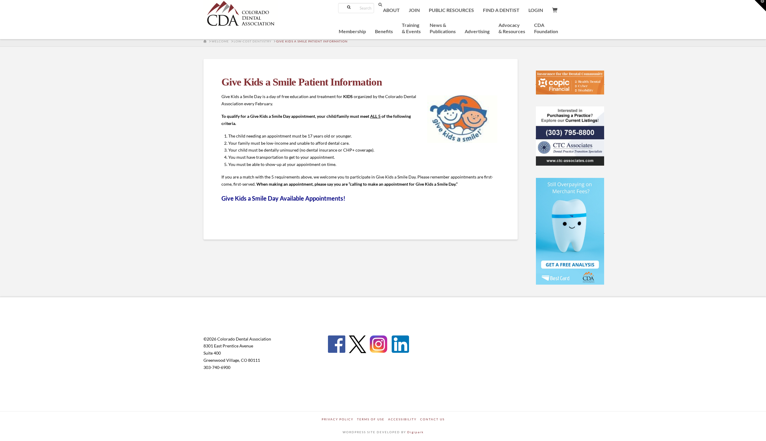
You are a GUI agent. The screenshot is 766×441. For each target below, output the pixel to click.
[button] (760, 5)
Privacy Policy (337, 419)
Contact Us (432, 419)
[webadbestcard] (570, 231)
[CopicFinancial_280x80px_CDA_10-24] (570, 82)
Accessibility (402, 419)
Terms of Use (370, 419)
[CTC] (570, 135)
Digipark (415, 432)
